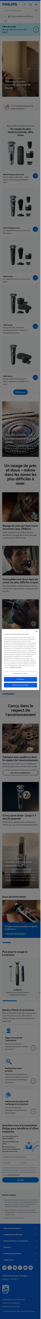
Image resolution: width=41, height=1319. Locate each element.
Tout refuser (20, 679)
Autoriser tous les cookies (20, 685)
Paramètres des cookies (19, 673)
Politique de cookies (15, 667)
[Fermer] (35, 631)
